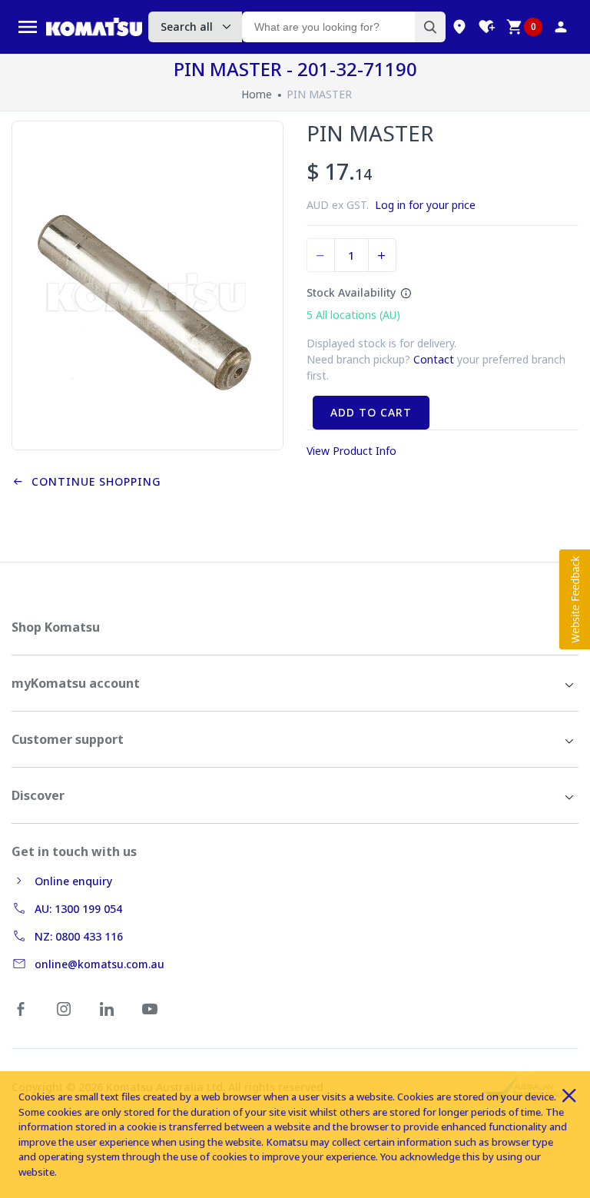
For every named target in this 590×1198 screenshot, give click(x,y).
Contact (433, 359)
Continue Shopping (92, 481)
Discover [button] (38, 795)
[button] (574, 599)
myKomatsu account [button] (76, 683)
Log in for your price (425, 204)
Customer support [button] (68, 739)
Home (256, 94)
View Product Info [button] (351, 450)
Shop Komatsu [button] (56, 627)
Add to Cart (371, 412)
